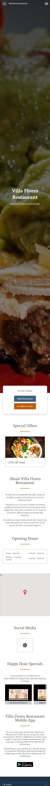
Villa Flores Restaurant (17, 3)
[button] (46, 4)
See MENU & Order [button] (25, 406)
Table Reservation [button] (25, 399)
